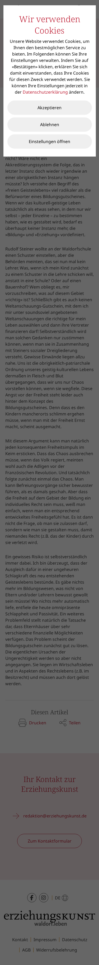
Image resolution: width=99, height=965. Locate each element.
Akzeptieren (49, 108)
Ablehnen (49, 124)
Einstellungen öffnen (49, 141)
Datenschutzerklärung (45, 92)
